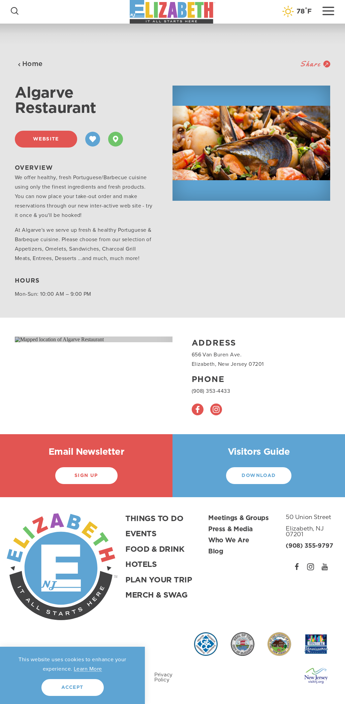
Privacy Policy (163, 677)
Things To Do (154, 519)
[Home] (172, 11)
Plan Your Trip (158, 580)
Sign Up (86, 475)
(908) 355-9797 (309, 546)
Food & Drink (154, 549)
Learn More (88, 669)
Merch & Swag (156, 595)
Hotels (141, 565)
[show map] (115, 139)
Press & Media (230, 529)
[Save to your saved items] (92, 139)
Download (259, 475)
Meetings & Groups (238, 518)
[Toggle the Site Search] (15, 10)
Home (32, 64)
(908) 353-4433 (211, 391)
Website (46, 139)
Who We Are (228, 540)
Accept (72, 687)
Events (140, 534)
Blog (215, 551)
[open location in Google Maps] (59, 339)
